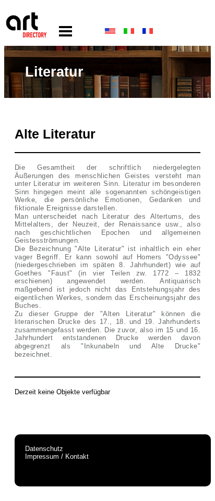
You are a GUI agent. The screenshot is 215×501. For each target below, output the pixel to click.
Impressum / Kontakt (57, 456)
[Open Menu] (65, 31)
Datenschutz (44, 449)
